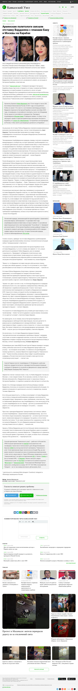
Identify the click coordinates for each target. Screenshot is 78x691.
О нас (31, 678)
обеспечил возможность (41, 94)
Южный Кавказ (46, 15)
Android (26, 443)
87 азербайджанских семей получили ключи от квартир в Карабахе (61, 185)
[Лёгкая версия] (70, 2)
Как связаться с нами (39, 678)
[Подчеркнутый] (25, 521)
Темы (9, 1)
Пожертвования (50, 678)
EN (75, 1)
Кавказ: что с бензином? (10, 18)
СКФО (17, 15)
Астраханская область (35, 11)
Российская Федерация (55, 13)
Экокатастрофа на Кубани (56, 18)
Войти (72, 7)
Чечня (32, 15)
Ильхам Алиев (18, 116)
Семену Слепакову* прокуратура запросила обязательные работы (65, 584)
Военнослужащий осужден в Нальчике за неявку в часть (57, 561)
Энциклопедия (29, 1)
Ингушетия (65, 11)
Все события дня (71, 563)
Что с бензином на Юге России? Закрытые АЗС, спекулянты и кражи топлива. (63, 663)
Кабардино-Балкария (7, 13)
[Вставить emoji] (32, 521)
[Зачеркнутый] (29, 521)
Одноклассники (19, 463)
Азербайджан (20, 11)
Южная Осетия (38, 15)
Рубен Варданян (22, 103)
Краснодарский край (35, 13)
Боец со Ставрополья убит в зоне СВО (51, 554)
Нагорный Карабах (45, 13)
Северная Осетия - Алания (9, 15)
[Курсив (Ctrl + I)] (22, 521)
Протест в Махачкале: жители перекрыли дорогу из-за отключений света (22, 633)
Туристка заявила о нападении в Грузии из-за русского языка (12, 662)
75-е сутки (26, 233)
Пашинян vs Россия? (33, 18)
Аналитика (21, 1)
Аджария (10, 11)
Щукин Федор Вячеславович (61, 254)
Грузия (54, 11)
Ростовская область (66, 13)
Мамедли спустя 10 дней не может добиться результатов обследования (63, 107)
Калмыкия (16, 13)
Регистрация (24, 536)
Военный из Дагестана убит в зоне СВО (15, 561)
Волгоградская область (46, 11)
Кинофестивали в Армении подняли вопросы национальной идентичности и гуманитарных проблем (62, 40)
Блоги (40, 1)
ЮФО (52, 15)
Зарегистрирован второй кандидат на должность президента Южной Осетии (63, 82)
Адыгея (14, 11)
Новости (4, 1)
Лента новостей (11, 20)
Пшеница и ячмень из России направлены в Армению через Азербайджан (61, 161)
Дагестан (59, 11)
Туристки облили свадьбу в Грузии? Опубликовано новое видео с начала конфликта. (62, 615)
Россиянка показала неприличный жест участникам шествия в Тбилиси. (39, 662)
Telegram (22, 458)
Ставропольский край (24, 15)
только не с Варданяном (21, 120)
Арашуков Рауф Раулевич (60, 236)
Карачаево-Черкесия (24, 13)
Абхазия (4, 11)
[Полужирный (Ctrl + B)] (19, 521)
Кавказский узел (15, 86)
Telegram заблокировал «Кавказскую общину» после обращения (62, 640)
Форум (36, 1)
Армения (27, 11)
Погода (59, 1)
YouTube (21, 460)
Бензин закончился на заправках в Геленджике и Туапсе (10, 584)
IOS (33, 456)
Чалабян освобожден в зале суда (62, 134)
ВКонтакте (8, 463)
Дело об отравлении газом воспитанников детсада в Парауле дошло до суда (19, 548)
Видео (45, 1)
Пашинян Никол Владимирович (62, 218)
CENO (11, 448)
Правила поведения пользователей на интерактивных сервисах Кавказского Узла (34, 685)
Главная (4, 20)
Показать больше (39, 669)
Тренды (14, 1)
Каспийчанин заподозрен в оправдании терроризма (55, 547)
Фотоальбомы (52, 1)
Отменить (42, 537)
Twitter (44, 456)
